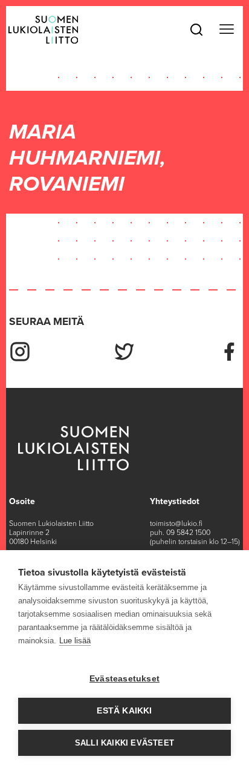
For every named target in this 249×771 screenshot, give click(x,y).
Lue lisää (75, 640)
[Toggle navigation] (226, 30)
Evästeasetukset (124, 678)
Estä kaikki (124, 710)
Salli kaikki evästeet (124, 742)
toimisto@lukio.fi (176, 523)
